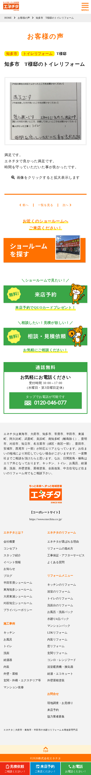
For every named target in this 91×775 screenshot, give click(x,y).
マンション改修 (14, 687)
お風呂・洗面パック (60, 612)
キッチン (9, 632)
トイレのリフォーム (60, 598)
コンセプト (11, 548)
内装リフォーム (57, 639)
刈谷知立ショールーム (18, 603)
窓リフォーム (55, 646)
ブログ (8, 575)
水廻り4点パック (58, 618)
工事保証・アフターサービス (66, 555)
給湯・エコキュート (60, 673)
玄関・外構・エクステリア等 (22, 680)
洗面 (6, 653)
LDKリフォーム (57, 632)
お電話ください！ (75, 769)
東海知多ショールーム (18, 589)
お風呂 (8, 639)
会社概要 (9, 541)
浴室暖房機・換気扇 (60, 666)
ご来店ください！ (45, 769)
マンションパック (58, 625)
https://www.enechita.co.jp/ (45, 519)
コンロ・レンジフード (61, 660)
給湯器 (8, 660)
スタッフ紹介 (12, 555)
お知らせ (9, 569)
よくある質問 (55, 562)
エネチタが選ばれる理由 (63, 541)
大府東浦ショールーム (18, 596)
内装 (6, 666)
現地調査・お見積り (60, 703)
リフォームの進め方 (60, 548)
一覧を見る (45, 205)
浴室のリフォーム (58, 591)
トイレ (8, 646)
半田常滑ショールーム (18, 582)
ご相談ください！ (15, 769)
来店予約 (53, 710)
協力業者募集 (55, 716)
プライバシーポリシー (18, 610)
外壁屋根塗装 (55, 680)
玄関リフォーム (57, 653)
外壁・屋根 (11, 673)
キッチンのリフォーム (61, 584)
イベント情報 (12, 562)
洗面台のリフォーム (60, 605)
